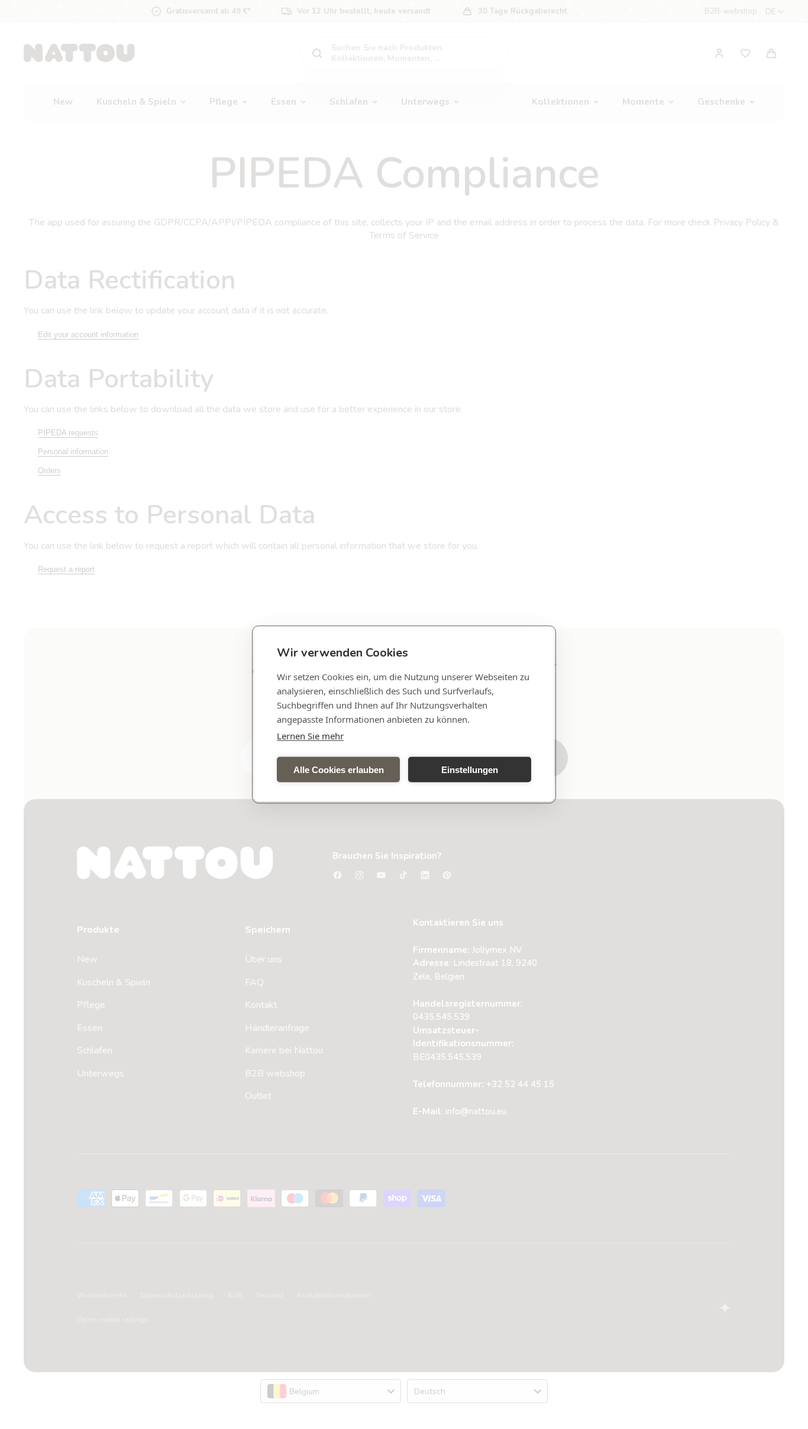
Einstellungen (469, 769)
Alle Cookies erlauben (338, 769)
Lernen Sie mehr (310, 736)
